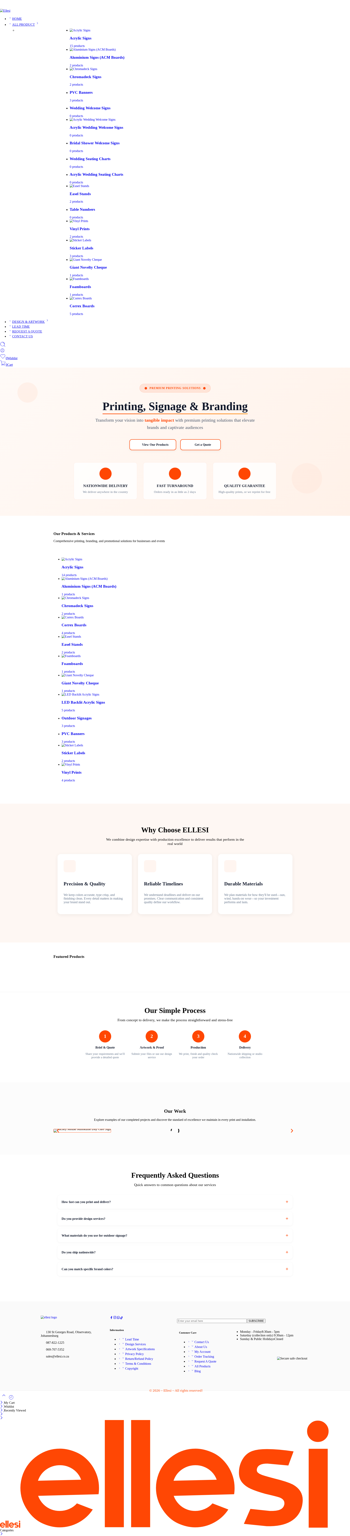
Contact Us (201, 1342)
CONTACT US (22, 336)
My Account (202, 1351)
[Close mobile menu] (1, 1418)
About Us (200, 1347)
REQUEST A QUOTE (27, 331)
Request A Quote (205, 1361)
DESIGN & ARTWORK (28, 321)
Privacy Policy (134, 1354)
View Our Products (155, 444)
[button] (58, 1130)
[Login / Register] (2, 351)
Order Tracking (204, 1356)
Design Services (135, 1344)
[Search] (3, 346)
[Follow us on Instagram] (115, 1318)
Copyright (131, 1368)
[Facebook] (335, 5)
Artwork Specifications (140, 1349)
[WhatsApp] (348, 5)
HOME (17, 18)
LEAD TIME (21, 326)
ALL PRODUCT (23, 24)
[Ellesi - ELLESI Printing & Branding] (5, 10)
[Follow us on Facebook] (111, 1318)
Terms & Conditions (138, 1363)
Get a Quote (203, 444)
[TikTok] (342, 5)
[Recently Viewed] (11, 1399)
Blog (197, 1371)
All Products (202, 1366)
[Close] (2, 1402)
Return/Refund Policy (139, 1358)
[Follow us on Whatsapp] (118, 1318)
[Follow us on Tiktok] (121, 1318)
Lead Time (132, 1339)
